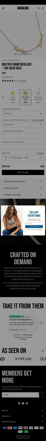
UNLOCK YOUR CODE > (34, 226)
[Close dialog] (44, 207)
